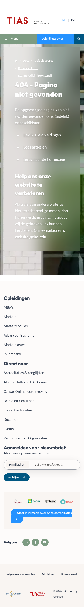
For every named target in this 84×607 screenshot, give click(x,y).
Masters (10, 316)
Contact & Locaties (18, 410)
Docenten (11, 419)
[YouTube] (45, 542)
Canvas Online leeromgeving (25, 391)
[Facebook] (35, 542)
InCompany (12, 354)
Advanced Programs (19, 335)
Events (9, 429)
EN (73, 20)
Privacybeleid (69, 574)
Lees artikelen (35, 147)
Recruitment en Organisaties (25, 438)
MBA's (9, 307)
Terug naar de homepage (44, 159)
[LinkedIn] (26, 542)
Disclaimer (48, 574)
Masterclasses (14, 345)
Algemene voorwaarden (21, 574)
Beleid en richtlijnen (19, 401)
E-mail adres (16, 465)
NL (64, 20)
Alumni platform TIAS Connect (26, 382)
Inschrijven (14, 477)
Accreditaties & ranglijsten (24, 373)
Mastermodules (16, 326)
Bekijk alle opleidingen (42, 135)
